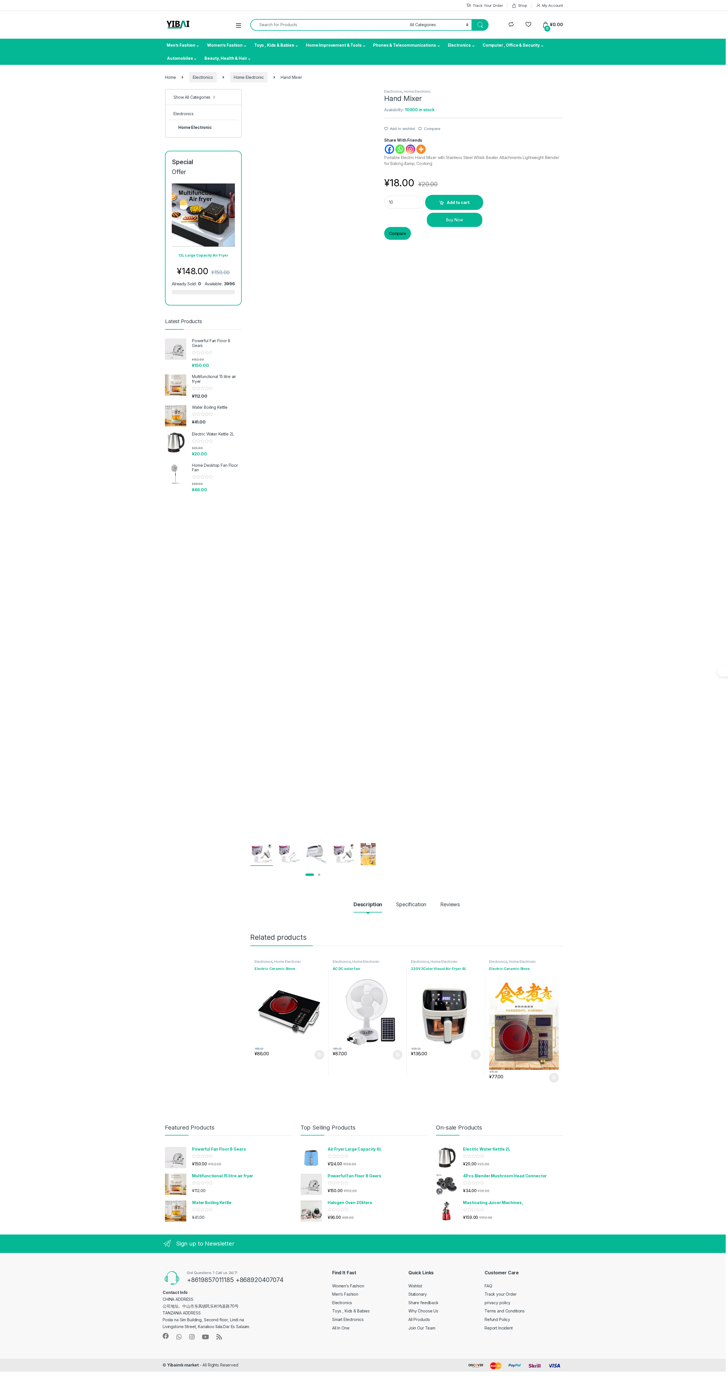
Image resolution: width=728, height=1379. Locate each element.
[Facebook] (389, 149)
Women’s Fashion (225, 45)
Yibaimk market (183, 1365)
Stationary (417, 1294)
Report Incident (499, 1328)
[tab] (367, 907)
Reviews (450, 904)
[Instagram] (410, 149)
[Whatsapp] (400, 149)
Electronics (459, 45)
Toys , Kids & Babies (274, 45)
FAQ (488, 1285)
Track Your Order (488, 5)
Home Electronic (249, 77)
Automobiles (180, 58)
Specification (411, 904)
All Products (419, 1319)
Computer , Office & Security (511, 45)
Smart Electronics (348, 1319)
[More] (421, 149)
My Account (552, 5)
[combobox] (328, 25)
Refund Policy (497, 1319)
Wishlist (415, 1285)
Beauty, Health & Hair (225, 58)
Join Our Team (421, 1328)
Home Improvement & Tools (334, 45)
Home (170, 77)
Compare (432, 128)
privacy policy (497, 1302)
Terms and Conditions (505, 1310)
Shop (522, 5)
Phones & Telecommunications (404, 45)
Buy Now (454, 219)
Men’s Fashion (181, 45)
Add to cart (458, 202)
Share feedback (423, 1302)
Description (367, 904)
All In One (340, 1328)
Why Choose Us (423, 1310)
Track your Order (501, 1294)
